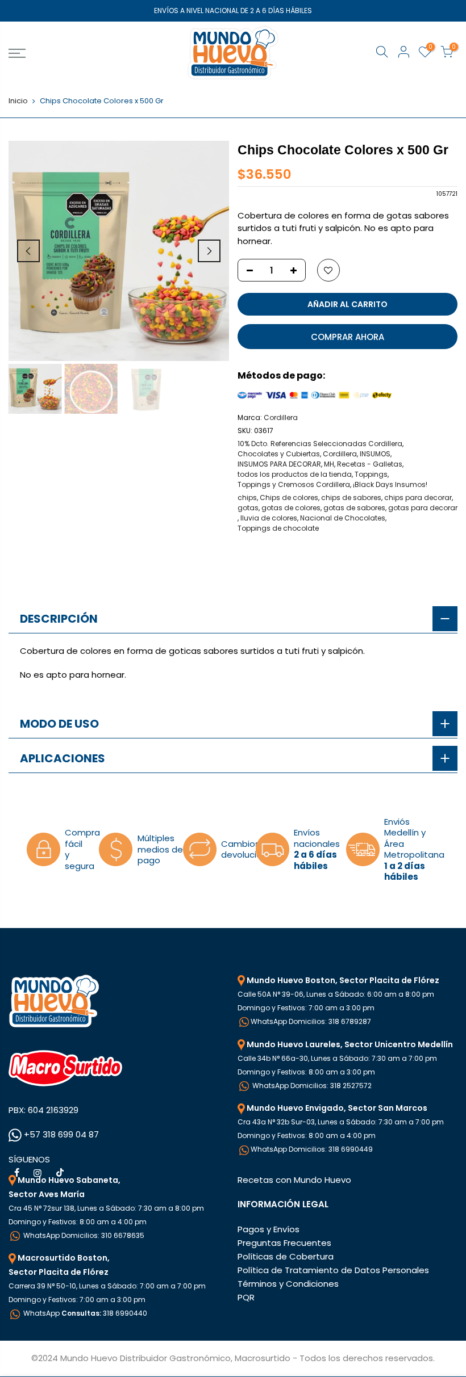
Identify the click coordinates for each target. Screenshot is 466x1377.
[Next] (209, 251)
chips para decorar (418, 497)
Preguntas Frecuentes (284, 1243)
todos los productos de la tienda (295, 474)
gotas (248, 508)
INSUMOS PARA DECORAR (279, 464)
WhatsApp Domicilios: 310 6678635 (83, 1235)
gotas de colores (291, 508)
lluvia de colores (268, 518)
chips (247, 497)
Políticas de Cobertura (286, 1256)
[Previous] (28, 251)
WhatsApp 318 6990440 (84, 1313)
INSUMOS (375, 454)
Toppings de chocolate (278, 528)
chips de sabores (351, 497)
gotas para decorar (422, 508)
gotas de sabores (354, 508)
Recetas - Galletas (369, 464)
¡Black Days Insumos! (390, 484)
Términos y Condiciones (288, 1284)
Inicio (18, 101)
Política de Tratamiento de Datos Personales (333, 1270)
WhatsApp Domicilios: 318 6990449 (312, 1149)
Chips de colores (289, 497)
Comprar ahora (347, 337)
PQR (246, 1297)
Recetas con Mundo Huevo (294, 1180)
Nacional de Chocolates (342, 518)
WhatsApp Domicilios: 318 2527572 (311, 1085)
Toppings (371, 474)
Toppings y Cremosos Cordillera (294, 484)
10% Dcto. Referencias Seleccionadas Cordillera (320, 443)
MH (329, 464)
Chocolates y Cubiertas (279, 454)
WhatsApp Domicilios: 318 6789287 (311, 1021)
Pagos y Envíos (268, 1229)
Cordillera (281, 417)
